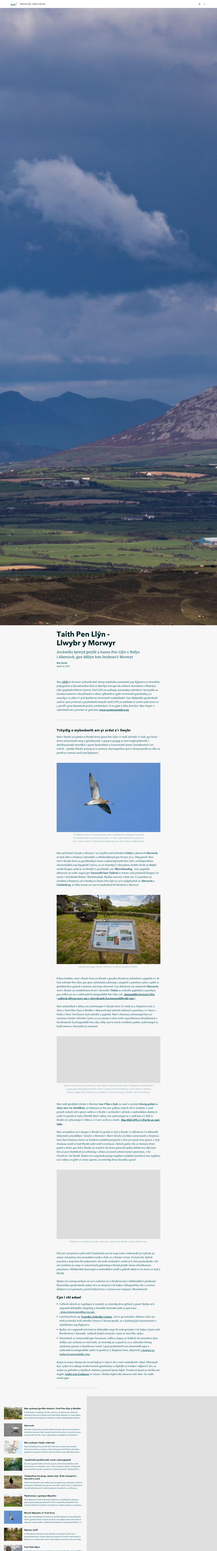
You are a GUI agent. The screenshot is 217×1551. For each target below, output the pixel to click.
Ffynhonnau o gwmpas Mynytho (40, 1496)
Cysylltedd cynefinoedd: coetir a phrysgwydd (47, 1460)
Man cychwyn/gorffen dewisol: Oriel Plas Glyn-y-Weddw (52, 1408)
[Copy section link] (54, 731)
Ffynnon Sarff (31, 1530)
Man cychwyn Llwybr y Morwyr (39, 1442)
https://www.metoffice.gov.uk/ (77, 1312)
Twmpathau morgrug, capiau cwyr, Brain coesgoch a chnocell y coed (50, 1477)
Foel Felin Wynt (32, 1547)
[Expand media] (108, 797)
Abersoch (29, 1425)
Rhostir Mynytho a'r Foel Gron (39, 1513)
